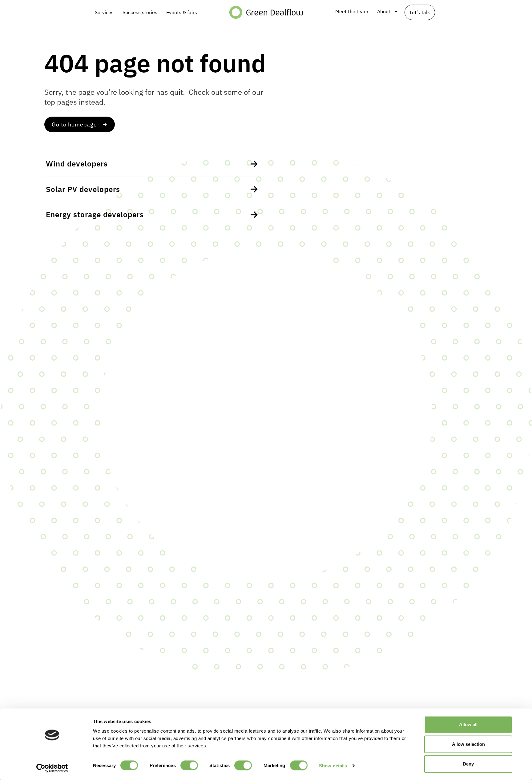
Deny (468, 763)
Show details (333, 765)
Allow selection (468, 744)
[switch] (189, 765)
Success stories (140, 12)
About (383, 11)
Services (104, 12)
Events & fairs (181, 12)
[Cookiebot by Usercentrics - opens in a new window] (52, 768)
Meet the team (351, 11)
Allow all (468, 724)
